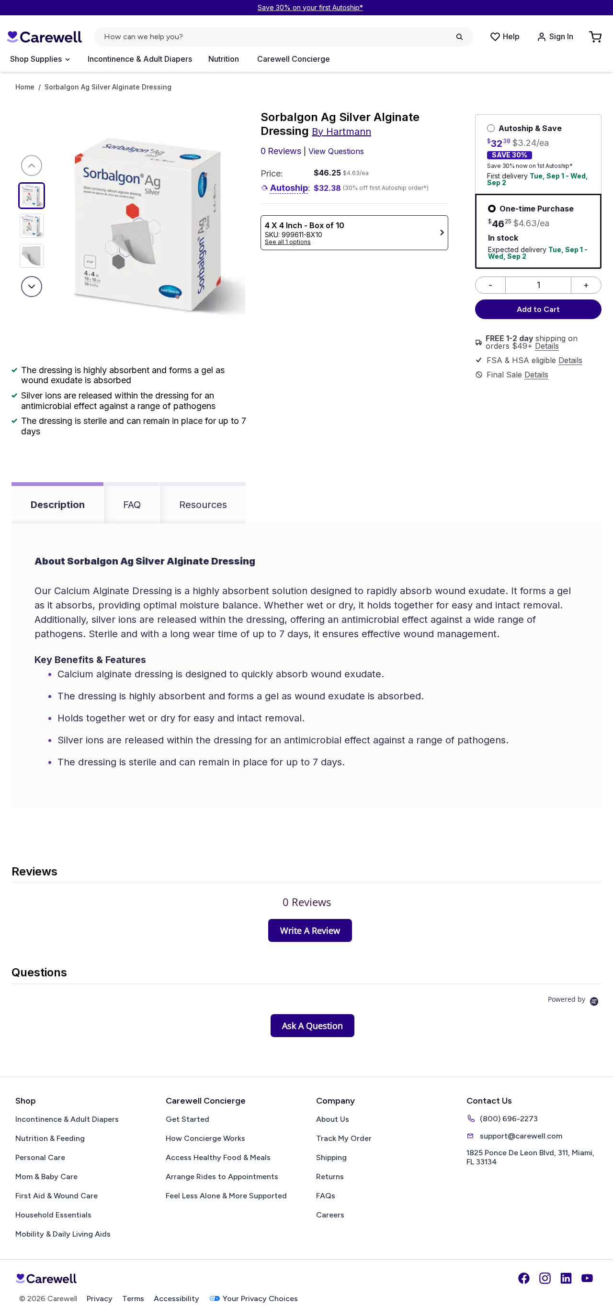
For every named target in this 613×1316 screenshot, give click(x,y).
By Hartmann (341, 131)
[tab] (310, 930)
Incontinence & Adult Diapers (140, 59)
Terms (133, 1298)
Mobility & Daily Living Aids (63, 1234)
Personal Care (40, 1157)
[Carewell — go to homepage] (44, 37)
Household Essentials (53, 1214)
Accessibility (176, 1298)
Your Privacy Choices (260, 1298)
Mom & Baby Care (46, 1176)
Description (58, 504)
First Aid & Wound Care (56, 1195)
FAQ (132, 504)
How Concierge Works (205, 1138)
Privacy (100, 1298)
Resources (203, 504)
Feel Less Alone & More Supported (226, 1195)
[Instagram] (545, 1278)
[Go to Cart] (596, 37)
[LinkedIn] (566, 1278)
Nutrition (223, 59)
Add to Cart (538, 309)
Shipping (331, 1157)
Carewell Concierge (293, 59)
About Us (332, 1119)
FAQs (325, 1195)
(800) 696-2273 (509, 1118)
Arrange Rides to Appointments (222, 1176)
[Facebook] (523, 1278)
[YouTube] (587, 1278)
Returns (330, 1176)
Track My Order (344, 1138)
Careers (330, 1214)
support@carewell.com (521, 1135)
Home (24, 87)
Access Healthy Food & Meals (218, 1157)
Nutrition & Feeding (50, 1138)
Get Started (187, 1119)
